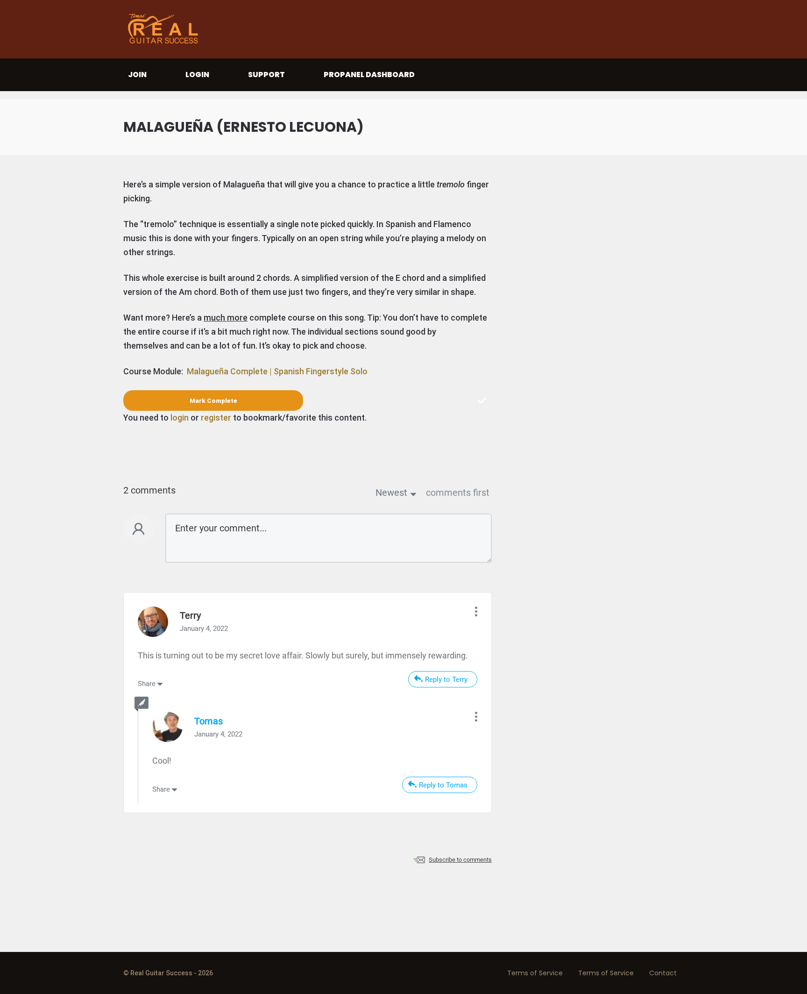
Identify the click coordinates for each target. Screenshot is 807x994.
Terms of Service (535, 973)
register (216, 417)
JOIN (137, 74)
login (179, 417)
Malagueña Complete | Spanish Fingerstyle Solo (277, 371)
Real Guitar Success (165, 29)
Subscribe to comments (460, 859)
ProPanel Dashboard (369, 74)
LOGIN (197, 74)
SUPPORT (266, 74)
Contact (663, 973)
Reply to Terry (446, 679)
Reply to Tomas (443, 785)
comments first (457, 492)
